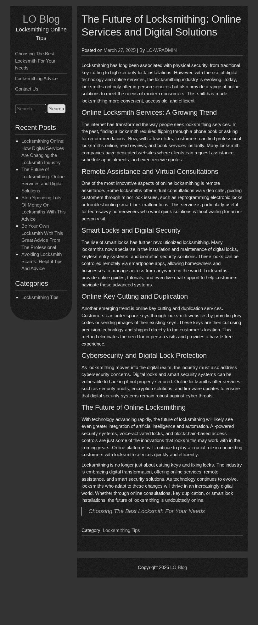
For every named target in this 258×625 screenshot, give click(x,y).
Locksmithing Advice (36, 78)
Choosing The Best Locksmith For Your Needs (35, 60)
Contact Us (26, 88)
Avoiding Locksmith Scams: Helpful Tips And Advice (42, 261)
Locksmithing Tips (40, 297)
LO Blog (41, 19)
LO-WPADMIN (161, 50)
